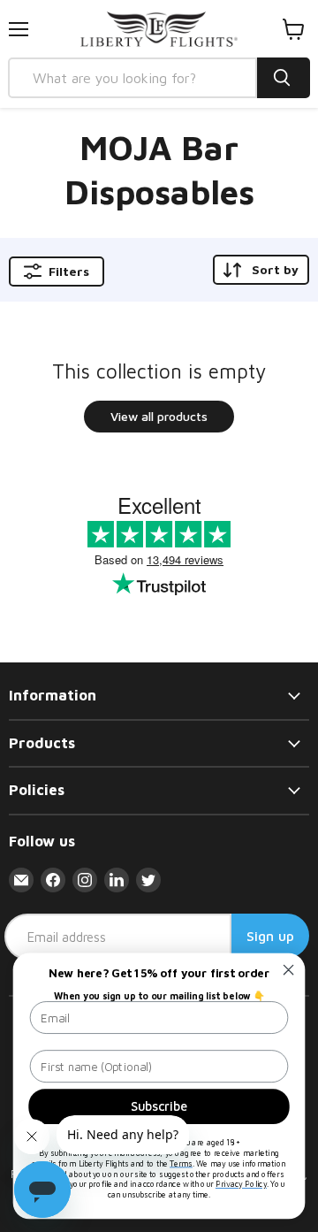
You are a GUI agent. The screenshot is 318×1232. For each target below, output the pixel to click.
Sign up (270, 936)
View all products (159, 416)
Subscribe (159, 1105)
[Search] (283, 77)
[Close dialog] (288, 970)
